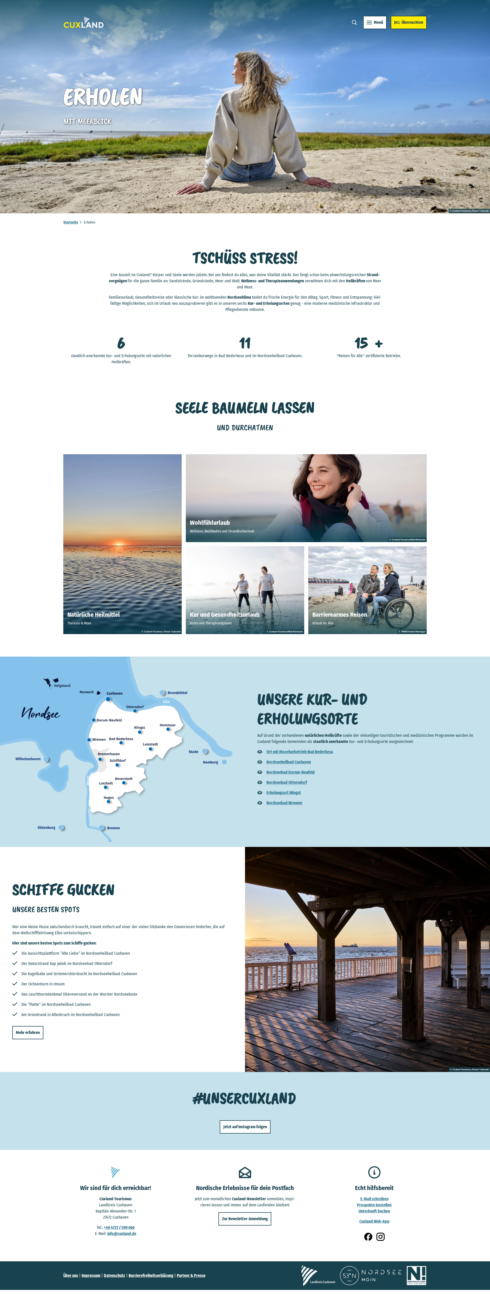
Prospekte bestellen (374, 1205)
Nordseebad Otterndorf (286, 782)
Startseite (70, 222)
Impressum (91, 1275)
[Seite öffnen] (318, 1275)
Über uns (70, 1275)
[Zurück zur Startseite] (83, 22)
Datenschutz (114, 1275)
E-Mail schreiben (374, 1198)
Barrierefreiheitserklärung (151, 1275)
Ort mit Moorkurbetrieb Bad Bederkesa (299, 751)
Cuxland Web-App (374, 1221)
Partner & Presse (191, 1275)
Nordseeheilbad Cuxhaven (288, 762)
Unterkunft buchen (374, 1211)
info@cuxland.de (121, 1233)
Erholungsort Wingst (283, 792)
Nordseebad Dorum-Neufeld (290, 772)
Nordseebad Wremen (284, 802)
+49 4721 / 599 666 (119, 1227)
